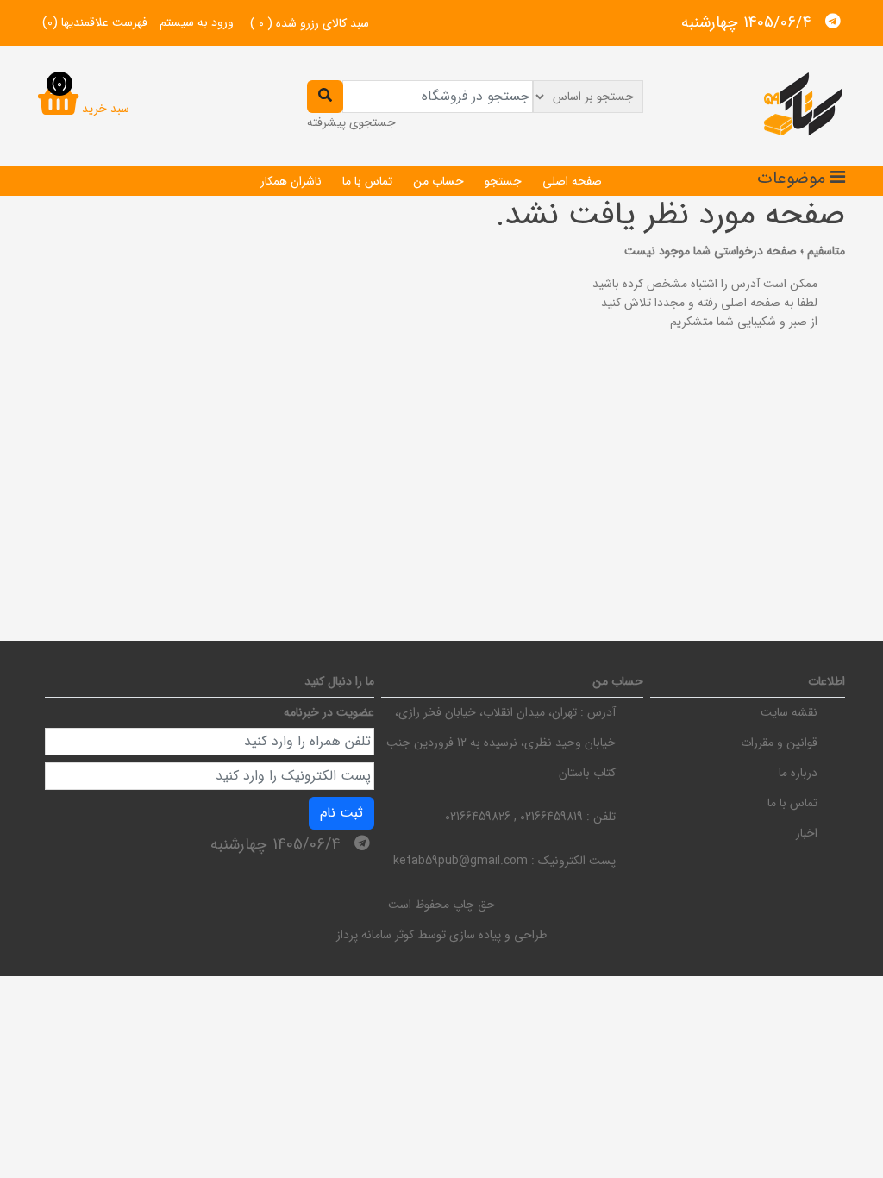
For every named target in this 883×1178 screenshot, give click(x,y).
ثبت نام (341, 813)
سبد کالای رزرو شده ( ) (309, 23)
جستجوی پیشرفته (351, 122)
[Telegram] (833, 21)
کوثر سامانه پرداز (375, 934)
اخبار (806, 833)
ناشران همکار (291, 181)
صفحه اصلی (572, 181)
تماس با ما (367, 181)
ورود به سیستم (197, 22)
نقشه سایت (789, 712)
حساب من (438, 181)
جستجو (503, 181)
